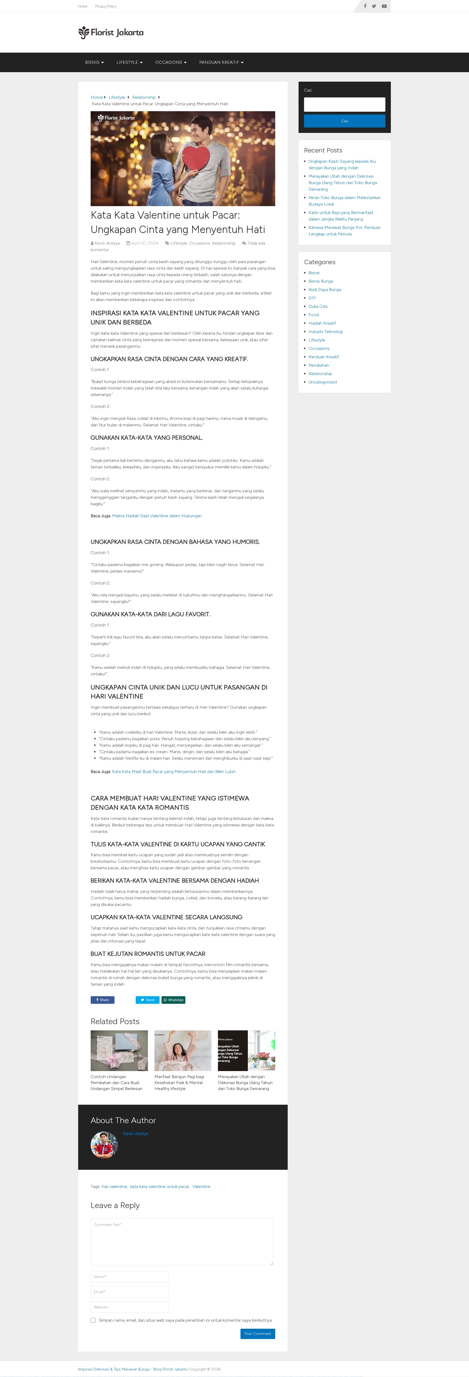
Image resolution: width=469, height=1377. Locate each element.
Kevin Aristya (107, 243)
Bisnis (92, 62)
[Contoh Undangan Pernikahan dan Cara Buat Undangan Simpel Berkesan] (119, 1050)
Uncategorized (323, 382)
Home (82, 6)
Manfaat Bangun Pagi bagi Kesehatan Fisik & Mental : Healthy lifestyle (179, 1082)
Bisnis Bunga (321, 281)
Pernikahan (319, 365)
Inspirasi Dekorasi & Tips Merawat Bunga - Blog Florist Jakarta (132, 1369)
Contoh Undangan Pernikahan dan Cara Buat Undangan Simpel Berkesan (116, 1082)
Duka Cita (318, 306)
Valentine (201, 1186)
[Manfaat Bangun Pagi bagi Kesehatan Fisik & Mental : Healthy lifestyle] (183, 1050)
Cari (308, 90)
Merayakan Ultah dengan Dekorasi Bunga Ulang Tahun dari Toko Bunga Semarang (245, 1082)
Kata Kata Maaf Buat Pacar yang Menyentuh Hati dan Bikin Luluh (174, 771)
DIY (312, 298)
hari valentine (114, 1186)
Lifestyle (127, 62)
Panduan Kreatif (219, 62)
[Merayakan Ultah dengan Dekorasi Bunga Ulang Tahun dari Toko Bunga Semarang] (246, 1050)
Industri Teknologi (326, 331)
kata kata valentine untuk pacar (159, 1186)
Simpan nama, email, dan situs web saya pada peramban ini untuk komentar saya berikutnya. (185, 1320)
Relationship (224, 243)
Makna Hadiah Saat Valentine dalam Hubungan (157, 515)
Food (314, 314)
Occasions (168, 62)
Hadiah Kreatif (322, 323)
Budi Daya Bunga (325, 289)
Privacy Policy (105, 6)
